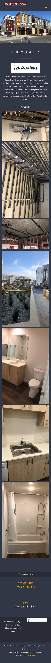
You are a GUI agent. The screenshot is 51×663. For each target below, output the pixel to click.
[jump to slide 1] (21, 40)
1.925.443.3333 (25, 586)
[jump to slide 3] (27, 40)
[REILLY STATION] (25, 126)
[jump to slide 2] (24, 40)
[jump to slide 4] (29, 40)
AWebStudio (30, 655)
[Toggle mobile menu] (46, 7)
